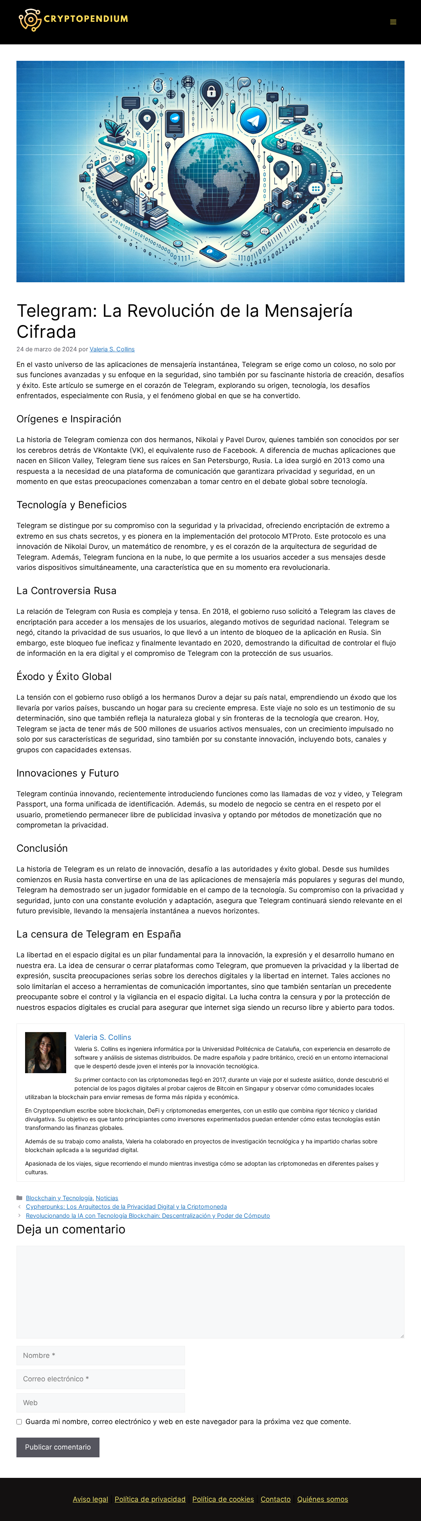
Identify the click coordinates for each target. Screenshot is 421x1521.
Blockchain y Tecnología (59, 1197)
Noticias (107, 1197)
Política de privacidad (150, 1499)
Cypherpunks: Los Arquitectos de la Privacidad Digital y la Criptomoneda (126, 1206)
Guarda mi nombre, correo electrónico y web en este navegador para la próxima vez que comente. (188, 1421)
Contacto (276, 1499)
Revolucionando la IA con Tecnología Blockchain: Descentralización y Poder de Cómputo (148, 1215)
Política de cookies (223, 1499)
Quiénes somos (322, 1499)
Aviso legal (90, 1499)
